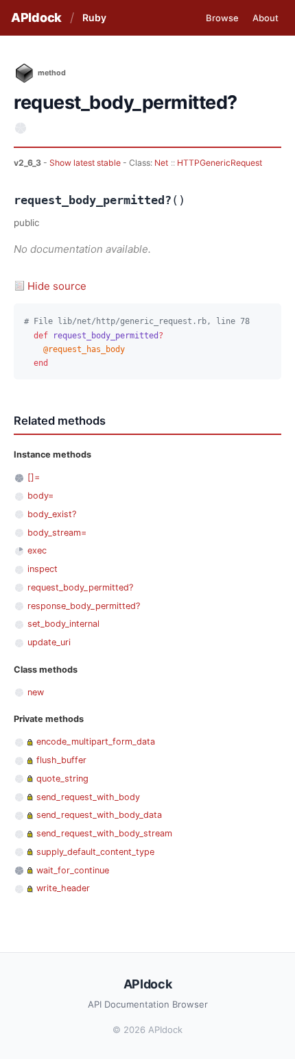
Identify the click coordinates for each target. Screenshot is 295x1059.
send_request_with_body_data (99, 815)
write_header (63, 888)
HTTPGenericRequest (219, 163)
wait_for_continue (72, 870)
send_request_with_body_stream (104, 833)
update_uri (49, 642)
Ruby (94, 17)
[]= (33, 477)
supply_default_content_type (95, 852)
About (265, 17)
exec (37, 550)
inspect (42, 569)
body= (40, 495)
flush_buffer (61, 760)
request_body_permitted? (80, 587)
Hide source (56, 285)
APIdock (36, 17)
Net (161, 163)
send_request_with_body (88, 797)
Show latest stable (86, 163)
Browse (222, 17)
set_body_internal (63, 624)
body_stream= (56, 532)
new (35, 692)
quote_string (62, 778)
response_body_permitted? (83, 606)
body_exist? (51, 514)
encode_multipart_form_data (95, 741)
